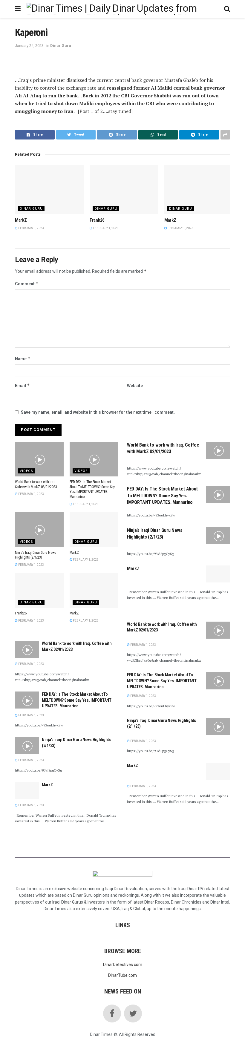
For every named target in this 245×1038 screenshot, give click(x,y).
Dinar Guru (60, 45)
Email (22, 385)
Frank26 (97, 220)
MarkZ (21, 220)
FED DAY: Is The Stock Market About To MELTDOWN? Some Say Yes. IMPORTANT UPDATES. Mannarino (76, 700)
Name (22, 358)
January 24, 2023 (29, 45)
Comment (27, 283)
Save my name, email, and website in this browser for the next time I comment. (98, 412)
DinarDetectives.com (122, 964)
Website (135, 385)
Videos (26, 471)
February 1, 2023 (31, 228)
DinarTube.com (122, 975)
